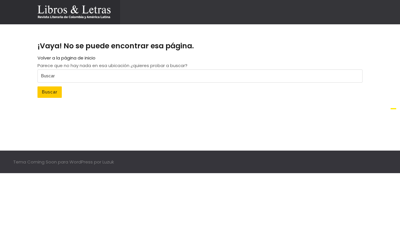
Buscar (49, 91)
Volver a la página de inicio (66, 58)
